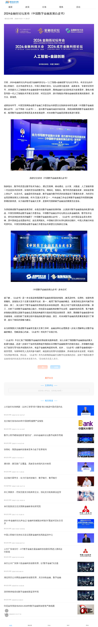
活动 (78, 6)
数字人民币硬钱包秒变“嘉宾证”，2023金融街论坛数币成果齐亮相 (33, 435)
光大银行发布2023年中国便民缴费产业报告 (23, 420)
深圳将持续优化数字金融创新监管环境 (21, 591)
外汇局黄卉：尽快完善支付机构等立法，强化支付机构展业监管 (32, 492)
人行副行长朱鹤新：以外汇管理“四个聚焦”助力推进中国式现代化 (33, 406)
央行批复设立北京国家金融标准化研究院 (22, 506)
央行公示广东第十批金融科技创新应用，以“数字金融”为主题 (31, 563)
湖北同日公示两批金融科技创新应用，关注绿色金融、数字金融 (32, 577)
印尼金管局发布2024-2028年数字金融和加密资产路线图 (29, 605)
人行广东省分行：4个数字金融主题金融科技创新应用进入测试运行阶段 (33, 550)
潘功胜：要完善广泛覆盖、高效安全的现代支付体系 (27, 463)
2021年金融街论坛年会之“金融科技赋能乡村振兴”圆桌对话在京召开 (33, 522)
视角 (61, 6)
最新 (10, 6)
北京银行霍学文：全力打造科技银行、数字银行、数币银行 (30, 477)
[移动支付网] (12, 2)
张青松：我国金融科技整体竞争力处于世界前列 (25, 449)
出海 (44, 6)
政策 (27, 6)
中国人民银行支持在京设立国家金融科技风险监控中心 (28, 534)
